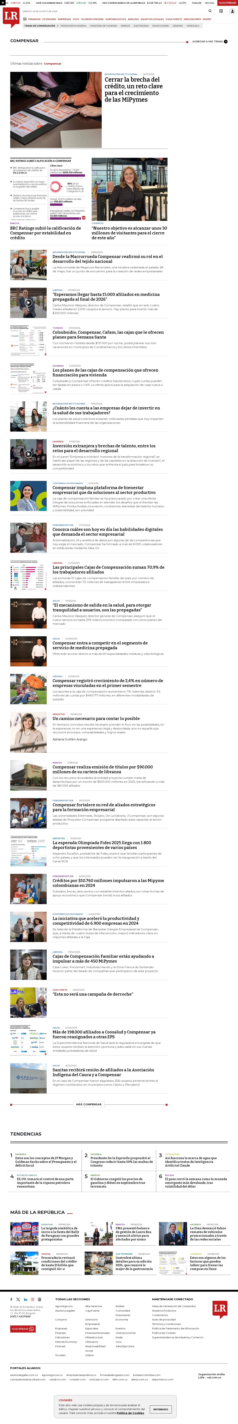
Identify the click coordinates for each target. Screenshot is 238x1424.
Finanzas (60, 1332)
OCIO (76, 19)
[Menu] (25, 19)
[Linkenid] (27, 1300)
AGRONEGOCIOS (115, 19)
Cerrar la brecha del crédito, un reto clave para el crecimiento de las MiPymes (134, 89)
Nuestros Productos (164, 1310)
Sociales (60, 1355)
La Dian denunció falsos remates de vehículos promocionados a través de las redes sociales (208, 1234)
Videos (89, 1355)
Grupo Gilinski (160, 26)
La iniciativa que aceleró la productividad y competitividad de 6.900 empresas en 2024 (96, 921)
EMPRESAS (64, 19)
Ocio (119, 1341)
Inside (119, 1337)
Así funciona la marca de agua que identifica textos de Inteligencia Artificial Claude (191, 1161)
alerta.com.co (139, 1379)
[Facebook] (12, 1300)
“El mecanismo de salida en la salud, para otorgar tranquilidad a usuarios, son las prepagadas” (102, 608)
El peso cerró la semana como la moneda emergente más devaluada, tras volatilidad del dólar (196, 1182)
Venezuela (193, 26)
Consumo (61, 1319)
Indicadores (62, 1337)
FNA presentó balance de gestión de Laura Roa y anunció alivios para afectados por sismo (133, 1234)
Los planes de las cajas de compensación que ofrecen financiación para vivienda (105, 373)
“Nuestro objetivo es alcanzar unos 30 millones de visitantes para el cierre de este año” (129, 233)
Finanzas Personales (97, 1332)
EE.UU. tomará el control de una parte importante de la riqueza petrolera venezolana (45, 1182)
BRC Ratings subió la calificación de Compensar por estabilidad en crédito (45, 233)
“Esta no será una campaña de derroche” (93, 994)
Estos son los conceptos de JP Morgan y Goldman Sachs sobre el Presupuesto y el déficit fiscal (46, 1161)
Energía (125, 26)
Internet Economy (66, 1341)
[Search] (210, 11)
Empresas (61, 1328)
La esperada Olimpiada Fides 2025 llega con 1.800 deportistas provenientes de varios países (102, 845)
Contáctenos (160, 1315)
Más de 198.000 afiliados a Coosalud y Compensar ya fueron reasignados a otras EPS (104, 1034)
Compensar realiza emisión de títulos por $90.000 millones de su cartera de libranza (103, 769)
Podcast (60, 1346)
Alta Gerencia (93, 1306)
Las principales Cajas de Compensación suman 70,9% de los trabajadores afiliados (109, 570)
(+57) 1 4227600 (20, 1316)
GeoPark (178, 26)
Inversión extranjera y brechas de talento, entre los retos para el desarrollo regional (104, 448)
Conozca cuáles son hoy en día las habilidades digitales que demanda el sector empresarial (108, 532)
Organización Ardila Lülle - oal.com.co (211, 1376)
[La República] (11, 17)
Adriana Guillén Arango (70, 739)
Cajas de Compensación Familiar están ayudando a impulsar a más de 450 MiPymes (103, 959)
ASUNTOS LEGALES (152, 19)
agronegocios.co (52, 1375)
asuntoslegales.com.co (24, 1375)
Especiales (91, 1328)
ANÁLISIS (133, 19)
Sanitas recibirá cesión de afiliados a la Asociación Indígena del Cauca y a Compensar (103, 1072)
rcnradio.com (78, 1379)
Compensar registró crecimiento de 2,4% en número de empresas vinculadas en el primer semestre (108, 683)
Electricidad (141, 26)
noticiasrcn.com (99, 1379)
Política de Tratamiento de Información (175, 1328)
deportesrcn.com (162, 1379)
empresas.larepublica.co (81, 1375)
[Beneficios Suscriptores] (221, 11)
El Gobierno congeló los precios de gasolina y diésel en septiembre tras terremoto (118, 1182)
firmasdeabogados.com (114, 1375)
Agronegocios (64, 1306)
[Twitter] (19, 1300)
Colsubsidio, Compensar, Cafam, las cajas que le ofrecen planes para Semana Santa (108, 335)
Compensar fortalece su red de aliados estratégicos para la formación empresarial (104, 807)
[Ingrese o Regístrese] (232, 11)
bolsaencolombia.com (146, 1375)
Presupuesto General (73, 26)
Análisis (120, 1306)
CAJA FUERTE (174, 19)
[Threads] (41, 1300)
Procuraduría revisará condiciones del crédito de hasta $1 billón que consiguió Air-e (59, 1263)
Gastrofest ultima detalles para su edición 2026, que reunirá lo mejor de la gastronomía (134, 1263)
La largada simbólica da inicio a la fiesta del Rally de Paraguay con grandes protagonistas (60, 1234)
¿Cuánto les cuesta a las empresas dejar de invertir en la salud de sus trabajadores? (106, 410)
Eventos (120, 1328)
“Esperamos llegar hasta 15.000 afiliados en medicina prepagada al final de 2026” (106, 297)
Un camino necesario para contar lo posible (96, 718)
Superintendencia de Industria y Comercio (177, 1337)
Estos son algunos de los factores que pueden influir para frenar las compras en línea (208, 1263)
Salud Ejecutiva (125, 1346)
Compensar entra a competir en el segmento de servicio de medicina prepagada (100, 645)
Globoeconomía (126, 1332)
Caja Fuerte (92, 1310)
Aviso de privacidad (164, 1319)
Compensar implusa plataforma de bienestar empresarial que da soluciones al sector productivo (104, 490)
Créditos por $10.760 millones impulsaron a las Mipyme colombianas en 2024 (108, 883)
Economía (122, 1319)
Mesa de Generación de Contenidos (174, 1306)
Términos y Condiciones (166, 1323)
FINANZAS (34, 19)
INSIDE (207, 19)
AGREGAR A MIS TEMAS (207, 41)
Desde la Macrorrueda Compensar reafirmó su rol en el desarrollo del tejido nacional (108, 259)
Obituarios (91, 1341)
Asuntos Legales (65, 1310)
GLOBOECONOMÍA (92, 19)
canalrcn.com (57, 1379)
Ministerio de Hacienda (103, 26)
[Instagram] (34, 1300)
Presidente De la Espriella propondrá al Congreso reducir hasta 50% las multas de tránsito (122, 1161)
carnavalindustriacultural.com (28, 1379)
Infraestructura (94, 1337)
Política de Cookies (130, 1413)
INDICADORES (192, 19)
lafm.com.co (120, 1379)
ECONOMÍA (49, 19)
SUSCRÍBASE (227, 2)
